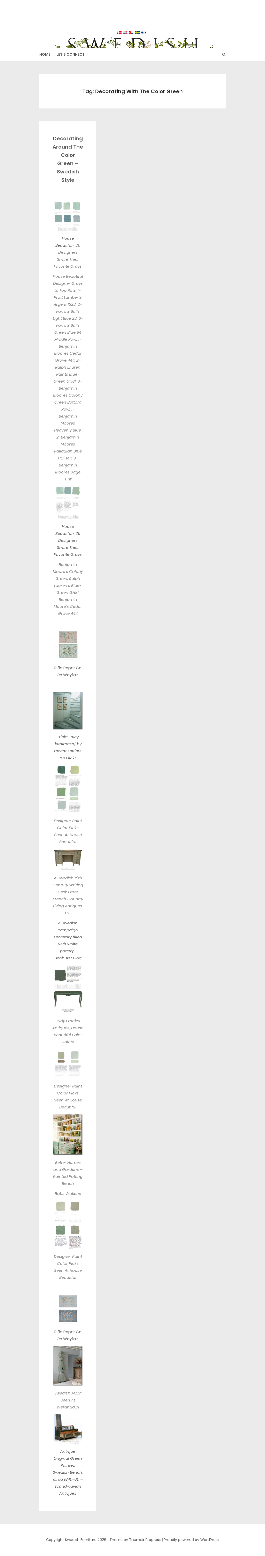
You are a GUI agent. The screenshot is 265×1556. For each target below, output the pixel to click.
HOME (44, 54)
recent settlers (68, 751)
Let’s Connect (70, 54)
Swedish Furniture (132, 20)
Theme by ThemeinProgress (135, 1539)
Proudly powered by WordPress (191, 1539)
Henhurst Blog (68, 958)
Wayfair (71, 674)
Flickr (71, 758)
